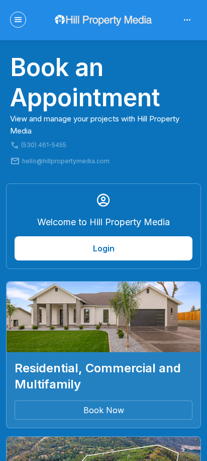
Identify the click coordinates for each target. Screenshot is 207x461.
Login (104, 248)
